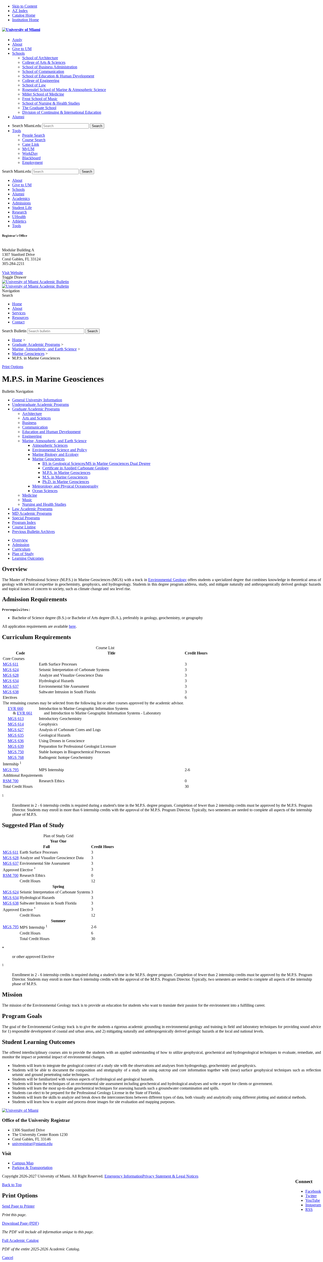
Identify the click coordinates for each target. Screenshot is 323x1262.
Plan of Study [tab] (23, 554)
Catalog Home (23, 15)
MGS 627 (16, 730)
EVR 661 (24, 713)
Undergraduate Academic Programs (40, 404)
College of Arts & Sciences (43, 62)
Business (29, 422)
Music (27, 500)
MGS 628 (11, 675)
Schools (18, 53)
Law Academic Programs (32, 509)
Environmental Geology (167, 580)
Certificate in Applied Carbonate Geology (75, 468)
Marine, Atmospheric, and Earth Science (44, 349)
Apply (17, 40)
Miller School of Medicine (43, 94)
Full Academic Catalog (20, 1240)
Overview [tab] (20, 540)
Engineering (32, 436)
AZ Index (20, 11)
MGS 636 (16, 741)
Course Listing (24, 527)
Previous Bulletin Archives (33, 531)
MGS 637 (11, 686)
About (17, 44)
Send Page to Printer (18, 1206)
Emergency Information (123, 1176)
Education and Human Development (51, 432)
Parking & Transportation (32, 1167)
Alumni (18, 117)
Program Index (24, 522)
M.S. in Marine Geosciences (65, 477)
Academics (21, 198)
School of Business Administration (49, 67)
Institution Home (25, 20)
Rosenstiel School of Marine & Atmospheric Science (64, 89)
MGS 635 (16, 735)
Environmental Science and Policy (59, 450)
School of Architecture (40, 58)
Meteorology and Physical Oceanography (65, 486)
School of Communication (43, 71)
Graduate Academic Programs (36, 344)
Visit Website (12, 273)
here (72, 626)
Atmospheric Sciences (50, 445)
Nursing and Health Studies (44, 504)
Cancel (7, 1257)
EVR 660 (15, 708)
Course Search (33, 140)
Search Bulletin (14, 331)
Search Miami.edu (26, 126)
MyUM (28, 149)
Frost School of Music (40, 99)
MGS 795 (11, 770)
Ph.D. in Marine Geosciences (65, 481)
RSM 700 (10, 781)
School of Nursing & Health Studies (51, 103)
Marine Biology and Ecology (55, 454)
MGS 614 (16, 724)
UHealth (19, 217)
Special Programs (26, 518)
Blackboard (31, 158)
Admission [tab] (20, 545)
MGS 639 (16, 746)
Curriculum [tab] (21, 549)
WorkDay (30, 153)
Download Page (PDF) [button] (20, 1223)
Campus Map (23, 1163)
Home (17, 304)
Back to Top (12, 1185)
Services (18, 313)
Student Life (22, 207)
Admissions (21, 203)
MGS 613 (16, 718)
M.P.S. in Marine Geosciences (66, 472)
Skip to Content (24, 6)
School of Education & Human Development (58, 76)
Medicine (29, 495)
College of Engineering (40, 80)
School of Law (34, 85)
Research (19, 212)
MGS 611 (10, 664)
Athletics (19, 221)
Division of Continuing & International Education (61, 112)
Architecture (32, 413)
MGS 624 (11, 670)
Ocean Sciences (45, 491)
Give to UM (22, 49)
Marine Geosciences (28, 353)
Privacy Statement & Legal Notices (170, 1176)
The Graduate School (39, 108)
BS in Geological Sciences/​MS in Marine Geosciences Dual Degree (96, 463)
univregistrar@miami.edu (32, 1143)
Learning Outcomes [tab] (28, 558)
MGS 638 (11, 692)
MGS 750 (16, 752)
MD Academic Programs (32, 513)
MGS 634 (11, 681)
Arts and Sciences (36, 418)
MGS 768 (16, 757)
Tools (16, 131)
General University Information (37, 400)
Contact (18, 322)
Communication (35, 427)
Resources (20, 317)
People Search (33, 135)
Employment (32, 162)
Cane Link (30, 144)
